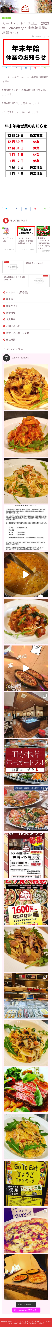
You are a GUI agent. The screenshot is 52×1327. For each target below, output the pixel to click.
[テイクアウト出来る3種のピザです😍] (26, 1230)
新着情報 (6, 18)
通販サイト (12, 306)
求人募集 (10, 319)
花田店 (9, 299)
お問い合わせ (13, 326)
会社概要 (10, 339)
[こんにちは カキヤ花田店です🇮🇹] (26, 387)
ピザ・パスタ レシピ (17, 333)
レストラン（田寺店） (17, 292)
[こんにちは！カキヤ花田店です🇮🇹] (26, 621)
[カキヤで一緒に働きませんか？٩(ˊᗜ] (26, 855)
